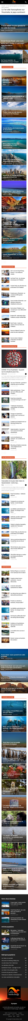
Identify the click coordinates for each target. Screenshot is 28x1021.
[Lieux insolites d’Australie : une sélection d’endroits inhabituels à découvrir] (5, 302)
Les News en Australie (7, 958)
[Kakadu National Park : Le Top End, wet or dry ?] (14, 252)
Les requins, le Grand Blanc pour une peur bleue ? (13, 711)
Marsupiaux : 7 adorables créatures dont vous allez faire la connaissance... (18, 932)
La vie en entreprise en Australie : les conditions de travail (18, 439)
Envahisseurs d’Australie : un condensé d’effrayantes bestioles (17, 295)
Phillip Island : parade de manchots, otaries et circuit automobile (13, 869)
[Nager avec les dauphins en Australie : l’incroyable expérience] (14, 724)
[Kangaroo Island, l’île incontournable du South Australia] (14, 220)
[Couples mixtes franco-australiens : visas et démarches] (5, 580)
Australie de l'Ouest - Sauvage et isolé (11, 967)
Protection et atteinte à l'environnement (12, 974)
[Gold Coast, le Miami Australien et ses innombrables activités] (14, 157)
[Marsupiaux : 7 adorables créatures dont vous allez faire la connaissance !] (14, 787)
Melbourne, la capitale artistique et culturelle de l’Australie (13, 176)
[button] (26, 2)
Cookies (20, 1013)
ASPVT (18, 1016)
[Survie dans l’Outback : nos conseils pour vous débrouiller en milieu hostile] (5, 310)
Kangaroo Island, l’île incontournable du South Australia (13, 223)
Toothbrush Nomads (7, 131)
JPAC (14, 1016)
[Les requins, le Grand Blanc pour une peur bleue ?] (14, 708)
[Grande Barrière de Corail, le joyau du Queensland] (14, 125)
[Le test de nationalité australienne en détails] (5, 588)
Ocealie (3, 691)
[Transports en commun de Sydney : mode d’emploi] (5, 503)
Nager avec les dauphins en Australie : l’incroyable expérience (13, 727)
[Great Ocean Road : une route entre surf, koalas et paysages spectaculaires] (14, 44)
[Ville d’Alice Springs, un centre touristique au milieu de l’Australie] (5, 556)
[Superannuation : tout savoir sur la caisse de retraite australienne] (5, 431)
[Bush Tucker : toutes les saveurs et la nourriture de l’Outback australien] (5, 325)
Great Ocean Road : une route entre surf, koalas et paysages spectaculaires (14, 80)
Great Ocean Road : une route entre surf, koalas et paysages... (18, 911)
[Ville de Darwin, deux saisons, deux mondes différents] (5, 549)
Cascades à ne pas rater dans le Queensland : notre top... (13, 482)
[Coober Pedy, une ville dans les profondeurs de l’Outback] (14, 110)
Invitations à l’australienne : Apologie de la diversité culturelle (17, 625)
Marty (2, 30)
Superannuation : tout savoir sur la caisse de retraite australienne (18, 431)
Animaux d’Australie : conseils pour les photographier (13, 885)
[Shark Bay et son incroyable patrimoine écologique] (14, 740)
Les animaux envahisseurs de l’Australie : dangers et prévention (13, 806)
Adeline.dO (4, 373)
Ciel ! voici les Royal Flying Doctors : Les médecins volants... (17, 272)
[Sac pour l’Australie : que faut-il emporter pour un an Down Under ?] (5, 384)
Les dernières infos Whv (8, 965)
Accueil (3, 6)
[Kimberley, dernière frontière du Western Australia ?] (14, 236)
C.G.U (13, 1014)
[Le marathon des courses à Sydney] (5, 632)
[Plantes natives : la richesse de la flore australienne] (14, 771)
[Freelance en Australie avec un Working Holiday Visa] (5, 423)
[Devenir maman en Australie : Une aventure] (5, 640)
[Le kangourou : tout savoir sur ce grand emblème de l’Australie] (14, 850)
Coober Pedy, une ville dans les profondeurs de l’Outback (12, 113)
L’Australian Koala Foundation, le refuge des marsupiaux (13, 822)
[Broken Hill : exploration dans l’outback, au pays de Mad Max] (5, 317)
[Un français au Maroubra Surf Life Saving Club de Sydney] (5, 617)
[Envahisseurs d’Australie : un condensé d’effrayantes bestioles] (5, 295)
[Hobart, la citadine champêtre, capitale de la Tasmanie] (5, 526)
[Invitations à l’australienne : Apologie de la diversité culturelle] (5, 625)
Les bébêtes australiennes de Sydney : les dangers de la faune (18, 510)
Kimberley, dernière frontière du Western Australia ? (13, 239)
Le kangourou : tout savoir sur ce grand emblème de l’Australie (13, 853)
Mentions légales (6, 1014)
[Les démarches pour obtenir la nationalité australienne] (5, 595)
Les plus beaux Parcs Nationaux (10, 963)
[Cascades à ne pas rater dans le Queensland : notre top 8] (14, 470)
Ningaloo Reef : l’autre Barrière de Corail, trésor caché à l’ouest (13, 192)
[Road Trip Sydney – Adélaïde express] (5, 495)
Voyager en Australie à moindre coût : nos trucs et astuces (17, 415)
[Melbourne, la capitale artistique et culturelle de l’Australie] (14, 173)
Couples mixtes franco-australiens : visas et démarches (16, 580)
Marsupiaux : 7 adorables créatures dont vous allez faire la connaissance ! (14, 789)
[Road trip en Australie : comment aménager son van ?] (5, 400)
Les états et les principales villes (10, 970)
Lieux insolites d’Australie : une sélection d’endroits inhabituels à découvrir (18, 302)
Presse (22, 1014)
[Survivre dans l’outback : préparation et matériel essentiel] (5, 340)
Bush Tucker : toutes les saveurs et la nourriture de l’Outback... (17, 324)
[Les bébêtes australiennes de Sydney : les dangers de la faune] (5, 511)
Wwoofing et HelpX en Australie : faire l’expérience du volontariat (18, 446)
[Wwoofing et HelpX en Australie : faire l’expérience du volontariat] (5, 447)
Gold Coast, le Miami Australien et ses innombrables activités (13, 160)
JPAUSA (10, 1016)
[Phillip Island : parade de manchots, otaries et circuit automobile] (14, 866)
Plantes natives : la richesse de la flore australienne (13, 774)
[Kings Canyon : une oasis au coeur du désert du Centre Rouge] (14, 204)
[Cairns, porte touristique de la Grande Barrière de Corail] (5, 541)
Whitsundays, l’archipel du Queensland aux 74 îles (11, 144)
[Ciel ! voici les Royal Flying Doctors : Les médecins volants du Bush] (5, 272)
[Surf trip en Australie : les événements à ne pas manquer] (11, 58)
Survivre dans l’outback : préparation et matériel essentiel (16, 339)
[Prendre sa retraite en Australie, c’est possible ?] (5, 602)
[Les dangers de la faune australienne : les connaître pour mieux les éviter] (14, 834)
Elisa (3, 485)
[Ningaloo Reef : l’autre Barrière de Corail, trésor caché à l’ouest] (14, 188)
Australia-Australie (7, 258)
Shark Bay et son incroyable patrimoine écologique (11, 743)
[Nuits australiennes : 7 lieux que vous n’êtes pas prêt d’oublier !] (5, 392)
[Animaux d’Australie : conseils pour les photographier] (14, 882)
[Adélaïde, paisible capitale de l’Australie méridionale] (5, 518)
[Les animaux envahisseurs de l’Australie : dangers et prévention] (14, 803)
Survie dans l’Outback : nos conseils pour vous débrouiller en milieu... (18, 310)
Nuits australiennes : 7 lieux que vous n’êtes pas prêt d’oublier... (17, 392)
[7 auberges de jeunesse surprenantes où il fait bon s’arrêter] (5, 407)
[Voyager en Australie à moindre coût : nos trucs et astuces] (5, 415)
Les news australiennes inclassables (11, 977)
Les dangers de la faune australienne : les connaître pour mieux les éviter (13, 837)
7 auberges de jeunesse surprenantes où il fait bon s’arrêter (17, 407)
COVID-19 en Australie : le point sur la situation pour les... (13, 371)
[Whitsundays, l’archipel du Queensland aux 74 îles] (14, 141)
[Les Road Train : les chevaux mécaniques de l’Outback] (5, 280)
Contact (17, 1014)
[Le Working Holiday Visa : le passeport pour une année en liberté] (5, 940)
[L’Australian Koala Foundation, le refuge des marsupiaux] (14, 819)
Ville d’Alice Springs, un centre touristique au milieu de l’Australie (18, 556)
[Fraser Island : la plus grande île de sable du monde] (14, 27)
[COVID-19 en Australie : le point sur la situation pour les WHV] (14, 359)
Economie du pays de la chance (9, 972)
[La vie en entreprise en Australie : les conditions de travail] (5, 439)
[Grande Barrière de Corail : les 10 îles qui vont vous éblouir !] (5, 948)
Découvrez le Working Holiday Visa (10, 960)
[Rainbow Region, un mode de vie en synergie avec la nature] (5, 573)
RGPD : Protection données (11, 1013)
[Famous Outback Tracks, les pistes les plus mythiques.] (5, 332)
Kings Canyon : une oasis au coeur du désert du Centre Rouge (13, 207)
